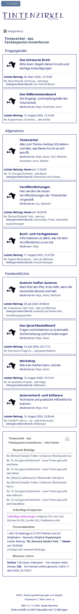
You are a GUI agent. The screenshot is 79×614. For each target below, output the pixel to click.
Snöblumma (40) (50, 520)
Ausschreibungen (43, 262)
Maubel (44, 161)
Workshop (27, 361)
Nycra (60, 478)
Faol (53, 156)
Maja (39, 107)
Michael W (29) (16, 520)
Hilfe (18, 595)
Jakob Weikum (47, 351)
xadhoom (16, 495)
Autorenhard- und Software (41, 395)
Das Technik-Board (44, 84)
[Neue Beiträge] (11, 64)
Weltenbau (40, 385)
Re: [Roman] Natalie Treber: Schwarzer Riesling (34, 456)
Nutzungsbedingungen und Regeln (43, 595)
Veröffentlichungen (35, 187)
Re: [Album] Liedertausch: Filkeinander (29, 478)
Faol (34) (58, 516)
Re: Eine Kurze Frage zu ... (19, 351)
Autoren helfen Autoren (38, 282)
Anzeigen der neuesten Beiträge (26, 549)
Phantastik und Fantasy (47, 177)
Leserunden (40, 219)
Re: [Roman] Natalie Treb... (43, 541)
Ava (69, 456)
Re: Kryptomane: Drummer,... (20, 119)
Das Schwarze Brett (35, 60)
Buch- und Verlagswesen (39, 234)
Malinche (62, 156)
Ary (38, 203)
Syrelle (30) (32, 520)
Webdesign (40, 424)
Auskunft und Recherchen (48, 311)
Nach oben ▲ (47, 599)
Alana (46, 156)
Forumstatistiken (23, 526)
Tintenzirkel (29, 140)
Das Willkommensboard (38, 94)
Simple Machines (49, 605)
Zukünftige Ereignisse (27, 509)
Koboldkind (17, 504)
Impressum (31, 599)
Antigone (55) (44, 516)
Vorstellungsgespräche (18, 315)
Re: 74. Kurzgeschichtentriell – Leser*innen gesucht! (37, 460)
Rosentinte (49, 107)
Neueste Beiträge (23, 450)
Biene (14, 464)
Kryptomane (53, 537)
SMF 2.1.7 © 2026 (30, 605)
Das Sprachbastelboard (37, 325)
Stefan (46, 119)
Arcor (59, 107)
